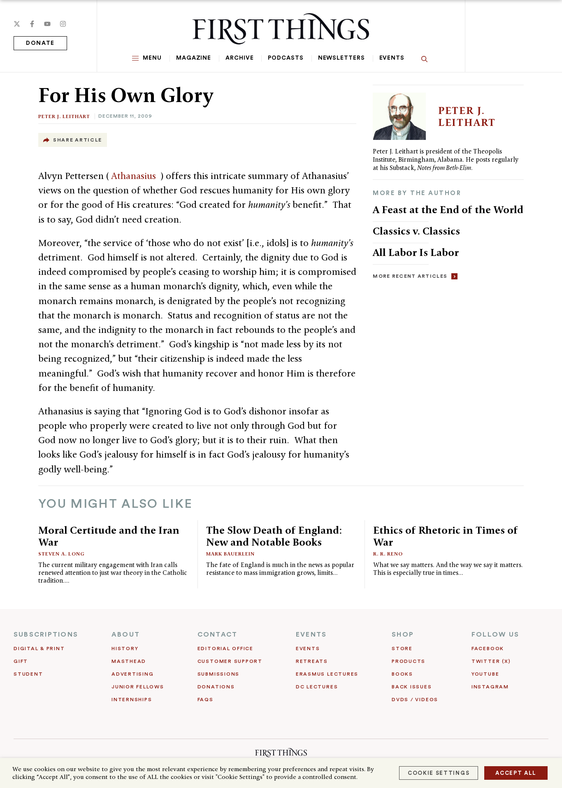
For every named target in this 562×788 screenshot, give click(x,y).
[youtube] (47, 24)
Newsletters (341, 58)
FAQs (205, 699)
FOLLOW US (495, 634)
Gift (21, 661)
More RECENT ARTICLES (410, 276)
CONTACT (217, 634)
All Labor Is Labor (416, 252)
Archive (239, 58)
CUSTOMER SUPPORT (229, 661)
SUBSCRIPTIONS (46, 634)
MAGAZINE (193, 58)
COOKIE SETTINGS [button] (438, 773)
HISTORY (124, 648)
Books (402, 674)
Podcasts (285, 58)
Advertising (132, 674)
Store (402, 648)
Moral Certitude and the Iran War (108, 536)
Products (408, 661)
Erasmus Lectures (327, 674)
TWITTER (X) (491, 661)
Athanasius (134, 175)
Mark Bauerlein (230, 554)
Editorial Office (225, 648)
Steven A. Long (61, 554)
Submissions (218, 674)
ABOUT (125, 634)
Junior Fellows (137, 686)
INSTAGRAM (490, 686)
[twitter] (17, 24)
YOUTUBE (485, 674)
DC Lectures (317, 686)
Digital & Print (39, 648)
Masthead (128, 661)
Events (391, 58)
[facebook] (32, 24)
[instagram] (63, 24)
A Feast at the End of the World (448, 209)
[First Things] (281, 28)
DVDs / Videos (415, 699)
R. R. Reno (388, 554)
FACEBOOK (487, 648)
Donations (216, 686)
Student (28, 674)
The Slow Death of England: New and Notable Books (274, 536)
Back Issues (412, 686)
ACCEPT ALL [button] (515, 773)
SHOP (403, 634)
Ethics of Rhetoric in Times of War (445, 536)
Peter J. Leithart (64, 116)
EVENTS (311, 634)
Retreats (312, 661)
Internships (131, 699)
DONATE (40, 43)
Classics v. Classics (416, 230)
